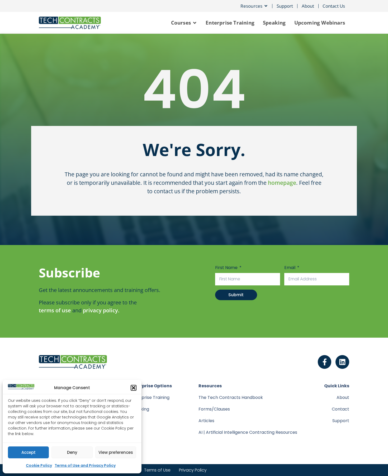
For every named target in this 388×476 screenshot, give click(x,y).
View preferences (115, 452)
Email (290, 268)
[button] (133, 387)
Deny (72, 452)
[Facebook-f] (325, 362)
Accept (28, 452)
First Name (227, 268)
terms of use (55, 310)
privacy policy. (101, 310)
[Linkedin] (342, 362)
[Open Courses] (194, 22)
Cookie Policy (39, 465)
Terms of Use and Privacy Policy (85, 465)
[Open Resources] (266, 6)
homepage (282, 182)
